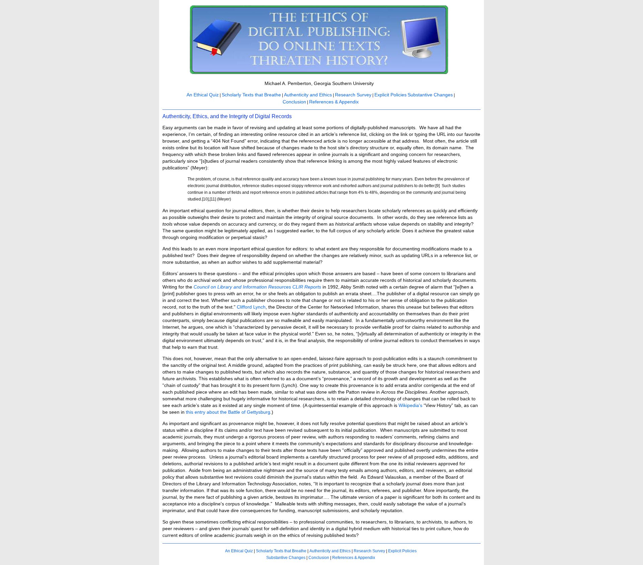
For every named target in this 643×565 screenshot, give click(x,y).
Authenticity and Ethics (308, 94)
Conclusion (294, 101)
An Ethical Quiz (203, 94)
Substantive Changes (430, 94)
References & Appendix (334, 101)
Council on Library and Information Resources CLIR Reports (257, 287)
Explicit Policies (390, 94)
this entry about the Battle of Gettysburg (228, 412)
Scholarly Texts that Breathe (251, 94)
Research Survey (353, 94)
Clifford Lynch (251, 307)
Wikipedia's (410, 405)
